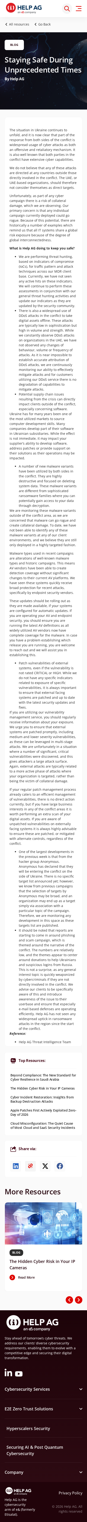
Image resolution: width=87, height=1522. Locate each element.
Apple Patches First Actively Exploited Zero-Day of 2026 (43, 1112)
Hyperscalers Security (28, 1428)
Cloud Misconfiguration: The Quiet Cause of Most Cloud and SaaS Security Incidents (42, 1125)
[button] (43, 24)
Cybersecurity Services (27, 1389)
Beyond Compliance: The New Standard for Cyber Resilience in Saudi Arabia (43, 1077)
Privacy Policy (70, 1493)
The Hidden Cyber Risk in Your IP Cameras (42, 1088)
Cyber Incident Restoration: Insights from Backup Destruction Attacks (42, 1099)
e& (18, 1509)
